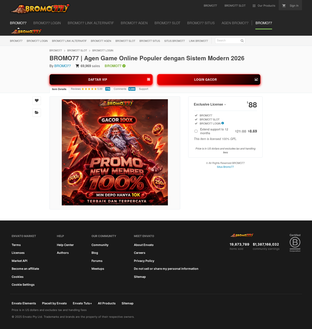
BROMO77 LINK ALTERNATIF (69, 40)
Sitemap (140, 276)
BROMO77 (16, 40)
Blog (94, 252)
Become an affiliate (25, 268)
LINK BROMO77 (198, 40)
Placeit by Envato (54, 303)
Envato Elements (24, 303)
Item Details (59, 89)
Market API (19, 261)
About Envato (144, 245)
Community (99, 245)
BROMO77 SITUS (149, 40)
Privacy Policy (144, 261)
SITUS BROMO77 (174, 40)
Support (143, 88)
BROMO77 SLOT (125, 40)
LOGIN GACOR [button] (205, 79)
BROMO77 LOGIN (37, 40)
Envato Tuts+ (82, 303)
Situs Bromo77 (225, 166)
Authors (63, 252)
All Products (107, 303)
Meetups (97, 268)
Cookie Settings (23, 284)
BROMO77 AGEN (101, 40)
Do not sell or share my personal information (166, 268)
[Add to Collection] (36, 112)
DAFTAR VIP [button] (97, 79)
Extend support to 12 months (228, 131)
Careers (139, 252)
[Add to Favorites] (36, 100)
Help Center (65, 245)
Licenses (18, 252)
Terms (16, 245)
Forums (97, 261)
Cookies (18, 276)
